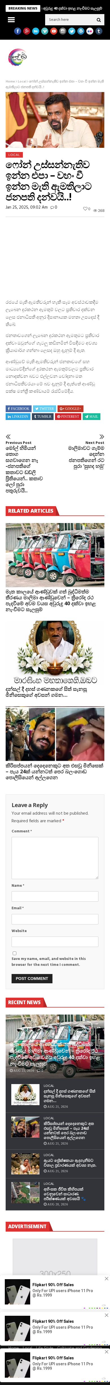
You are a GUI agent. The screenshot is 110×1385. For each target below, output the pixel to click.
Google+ (73, 409)
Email (18, 908)
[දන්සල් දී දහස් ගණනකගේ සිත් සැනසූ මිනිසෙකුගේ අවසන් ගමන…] (55, 653)
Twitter (46, 409)
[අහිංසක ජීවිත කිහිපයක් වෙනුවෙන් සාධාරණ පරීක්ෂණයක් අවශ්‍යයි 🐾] (25, 1192)
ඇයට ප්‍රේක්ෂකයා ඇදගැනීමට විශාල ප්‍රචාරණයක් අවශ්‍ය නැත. (70, 1163)
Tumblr (44, 417)
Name (18, 886)
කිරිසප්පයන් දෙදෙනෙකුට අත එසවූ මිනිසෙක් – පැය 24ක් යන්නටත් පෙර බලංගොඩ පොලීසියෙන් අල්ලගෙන (54, 771)
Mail (93, 417)
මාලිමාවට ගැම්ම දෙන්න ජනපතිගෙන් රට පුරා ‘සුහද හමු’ (86, 455)
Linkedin (20, 417)
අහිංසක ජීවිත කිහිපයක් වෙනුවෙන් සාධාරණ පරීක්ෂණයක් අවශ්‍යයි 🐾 (65, 1193)
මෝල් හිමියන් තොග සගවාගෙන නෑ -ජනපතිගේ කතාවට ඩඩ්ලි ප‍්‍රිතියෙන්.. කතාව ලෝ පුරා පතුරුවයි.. (24, 467)
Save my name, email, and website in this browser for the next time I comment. (49, 962)
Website (19, 931)
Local (22, 81)
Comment (22, 831)
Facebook (20, 409)
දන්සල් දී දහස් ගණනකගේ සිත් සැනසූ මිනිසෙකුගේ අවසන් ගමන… (46, 691)
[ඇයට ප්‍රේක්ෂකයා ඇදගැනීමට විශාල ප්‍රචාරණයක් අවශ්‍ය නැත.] (25, 1163)
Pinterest (70, 417)
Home (10, 81)
